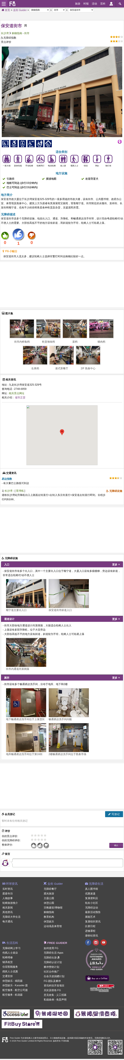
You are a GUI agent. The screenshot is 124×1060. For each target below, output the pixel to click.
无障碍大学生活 (11, 916)
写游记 (115, 814)
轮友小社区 (91, 903)
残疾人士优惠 (10, 971)
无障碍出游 (50, 957)
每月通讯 (7, 921)
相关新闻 (7, 907)
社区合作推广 (51, 971)
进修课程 (90, 931)
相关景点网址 (16, 393)
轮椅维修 (7, 957)
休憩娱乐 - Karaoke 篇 (15, 985)
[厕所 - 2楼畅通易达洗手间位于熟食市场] (69, 737)
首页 (7, 10)
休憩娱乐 (49, 921)
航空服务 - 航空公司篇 (15, 990)
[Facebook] (88, 942)
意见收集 (49, 995)
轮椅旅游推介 (10, 903)
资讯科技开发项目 (54, 985)
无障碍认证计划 (53, 962)
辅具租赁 (7, 962)
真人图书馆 (91, 888)
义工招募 (61, 995)
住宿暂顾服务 (10, 966)
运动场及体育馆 (53, 926)
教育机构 (49, 916)
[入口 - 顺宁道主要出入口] (26, 593)
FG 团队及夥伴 (52, 981)
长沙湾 (5, 33)
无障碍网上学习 (11, 948)
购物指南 (17, 33)
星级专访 (7, 893)
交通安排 (7, 976)
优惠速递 (90, 893)
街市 (26, 33)
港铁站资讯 (91, 935)
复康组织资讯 (93, 921)
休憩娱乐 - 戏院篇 (12, 980)
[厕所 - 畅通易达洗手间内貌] (69, 702)
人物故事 (7, 898)
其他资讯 (7, 912)
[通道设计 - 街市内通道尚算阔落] (26, 652)
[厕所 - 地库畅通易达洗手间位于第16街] (26, 737)
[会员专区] (111, 4)
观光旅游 (49, 893)
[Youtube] (104, 942)
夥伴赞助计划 (51, 967)
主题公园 (49, 898)
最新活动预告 (93, 912)
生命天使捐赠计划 (54, 976)
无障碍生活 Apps (53, 952)
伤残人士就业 (10, 952)
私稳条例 (49, 999)
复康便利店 (91, 898)
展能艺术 (90, 916)
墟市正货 (20, 397)
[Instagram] (96, 942)
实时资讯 (7, 888)
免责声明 (61, 999)
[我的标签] (24, 26)
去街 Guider (20, 10)
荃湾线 (20, 490)
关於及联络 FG (52, 990)
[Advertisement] (62, 284)
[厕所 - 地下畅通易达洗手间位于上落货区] (26, 702)
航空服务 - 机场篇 (12, 994)
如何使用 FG (51, 948)
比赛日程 (90, 926)
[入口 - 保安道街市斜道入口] (69, 593)
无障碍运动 (91, 907)
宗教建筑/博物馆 (53, 907)
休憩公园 (49, 903)
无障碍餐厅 (50, 888)
